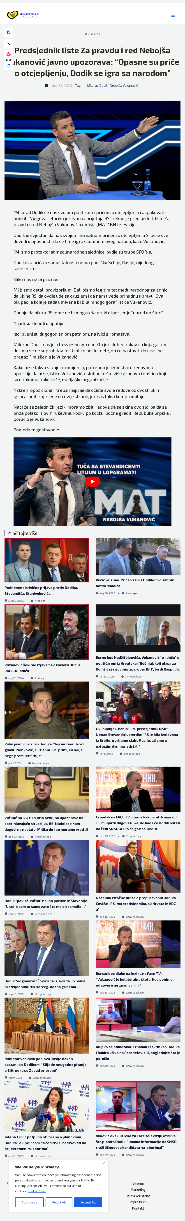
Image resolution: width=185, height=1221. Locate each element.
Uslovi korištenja (138, 1196)
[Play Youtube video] (92, 481)
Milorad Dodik (97, 85)
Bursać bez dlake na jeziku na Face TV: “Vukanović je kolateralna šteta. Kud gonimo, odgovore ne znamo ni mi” (134, 979)
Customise (29, 1202)
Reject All (59, 1202)
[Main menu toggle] (173, 15)
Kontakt (138, 1208)
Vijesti (92, 34)
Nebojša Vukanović (124, 85)
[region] (58, 1185)
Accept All (88, 1202)
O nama (138, 1183)
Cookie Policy (37, 1191)
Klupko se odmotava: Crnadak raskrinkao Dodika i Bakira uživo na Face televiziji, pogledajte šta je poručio (138, 1053)
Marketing (138, 1190)
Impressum (138, 1202)
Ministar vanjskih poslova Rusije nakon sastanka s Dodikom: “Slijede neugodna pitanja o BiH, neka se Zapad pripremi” (45, 1064)
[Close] (103, 1163)
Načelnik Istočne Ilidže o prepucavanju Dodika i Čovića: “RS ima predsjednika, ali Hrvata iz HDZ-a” (137, 903)
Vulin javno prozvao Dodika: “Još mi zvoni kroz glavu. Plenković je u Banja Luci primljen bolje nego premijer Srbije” (44, 750)
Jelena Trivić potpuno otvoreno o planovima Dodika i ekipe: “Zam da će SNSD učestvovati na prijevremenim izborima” (45, 1143)
